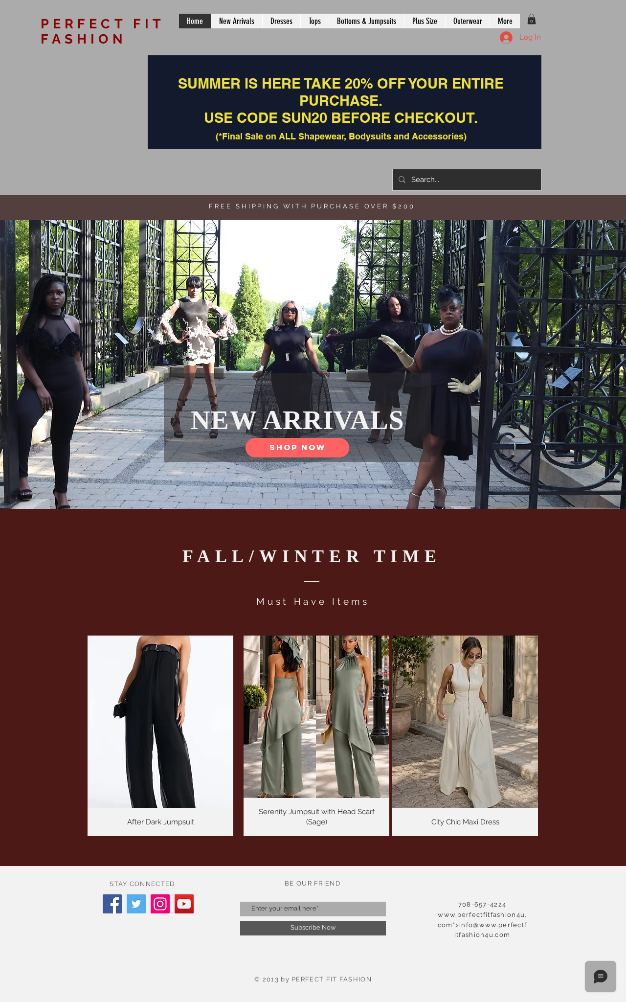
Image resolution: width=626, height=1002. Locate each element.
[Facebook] (112, 903)
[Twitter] (136, 903)
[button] (531, 19)
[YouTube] (184, 903)
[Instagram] (160, 903)
